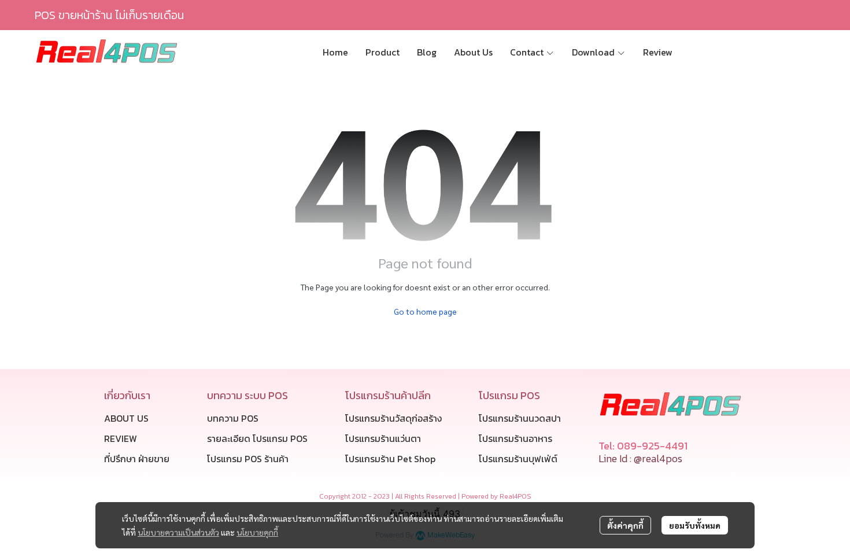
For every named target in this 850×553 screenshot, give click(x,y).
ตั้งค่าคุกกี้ (625, 525)
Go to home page (425, 311)
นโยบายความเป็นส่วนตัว (178, 532)
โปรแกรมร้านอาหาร (515, 438)
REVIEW (120, 438)
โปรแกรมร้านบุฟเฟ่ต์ (518, 459)
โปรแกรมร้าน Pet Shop (390, 459)
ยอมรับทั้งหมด (694, 525)
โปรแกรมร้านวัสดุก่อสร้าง (393, 418)
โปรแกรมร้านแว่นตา (383, 438)
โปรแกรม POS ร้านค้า (248, 459)
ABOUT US (126, 418)
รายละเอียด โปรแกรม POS (257, 438)
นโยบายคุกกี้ (257, 532)
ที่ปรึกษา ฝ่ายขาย (136, 459)
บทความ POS (232, 418)
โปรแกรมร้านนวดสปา (520, 418)
